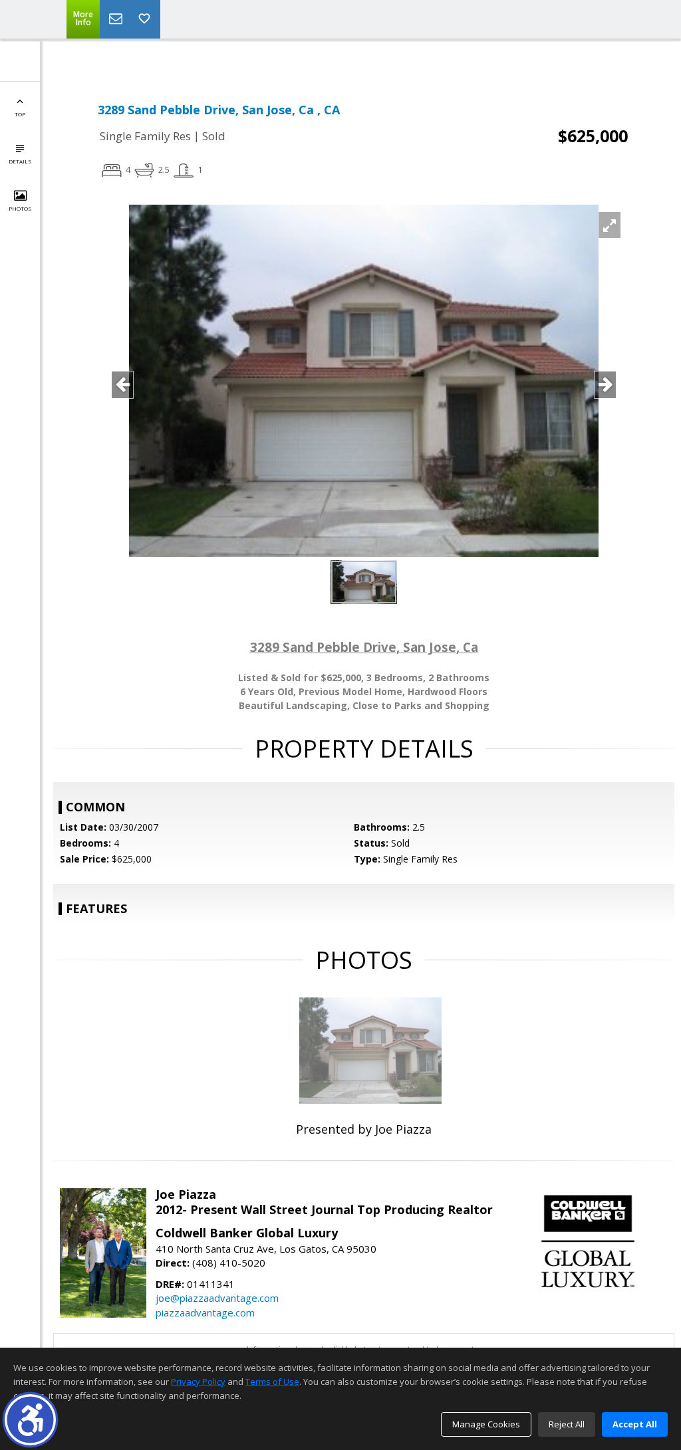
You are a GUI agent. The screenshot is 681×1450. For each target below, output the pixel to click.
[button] (30, 1419)
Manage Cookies (486, 1424)
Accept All (635, 1424)
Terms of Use (272, 1382)
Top (20, 114)
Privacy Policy (198, 1382)
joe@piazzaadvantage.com (217, 1297)
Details (20, 161)
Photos (20, 208)
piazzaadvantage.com (205, 1312)
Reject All (567, 1424)
